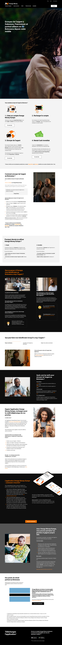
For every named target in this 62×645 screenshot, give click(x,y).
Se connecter (55, 1)
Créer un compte (8, 182)
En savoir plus (9, 125)
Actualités (34, 5)
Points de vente (28, 5)
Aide (50, 1)
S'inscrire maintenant (31, 521)
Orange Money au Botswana (49, 315)
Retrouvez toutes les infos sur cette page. (44, 569)
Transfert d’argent (8, 5)
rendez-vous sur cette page (36, 600)
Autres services (16, 5)
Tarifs (22, 5)
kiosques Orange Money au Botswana (49, 307)
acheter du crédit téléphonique (15, 421)
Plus (48, 1)
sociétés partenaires (39, 355)
